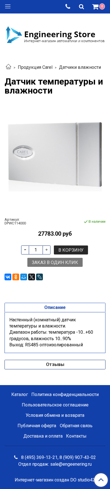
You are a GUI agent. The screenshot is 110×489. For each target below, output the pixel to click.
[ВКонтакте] (8, 277)
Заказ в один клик (55, 262)
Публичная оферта (36, 425)
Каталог (19, 394)
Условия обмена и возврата (55, 415)
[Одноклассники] (15, 277)
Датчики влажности (80, 67)
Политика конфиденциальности (65, 394)
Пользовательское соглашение (55, 405)
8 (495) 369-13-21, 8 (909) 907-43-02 (58, 457)
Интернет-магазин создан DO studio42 (55, 480)
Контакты (76, 436)
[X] (31, 277)
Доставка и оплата (43, 436)
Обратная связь (76, 425)
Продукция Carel (35, 67)
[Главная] (8, 67)
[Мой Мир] (23, 277)
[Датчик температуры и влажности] (55, 156)
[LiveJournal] (39, 277)
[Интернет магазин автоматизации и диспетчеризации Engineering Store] (55, 34)
